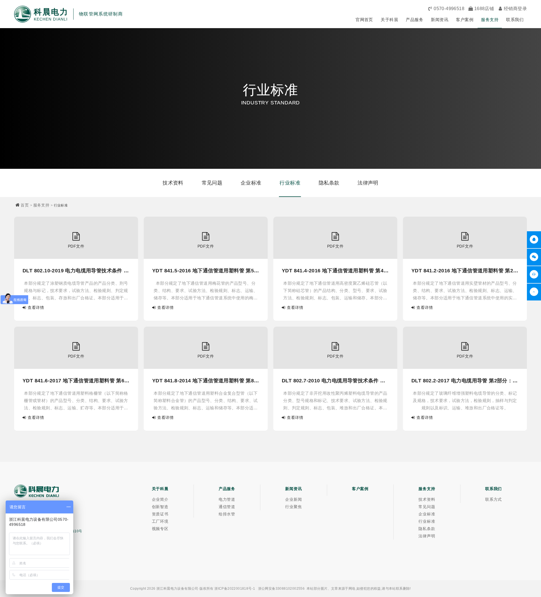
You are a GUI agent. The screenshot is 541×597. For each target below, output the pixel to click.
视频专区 (160, 528)
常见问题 (212, 183)
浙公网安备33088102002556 (281, 589)
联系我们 (515, 19)
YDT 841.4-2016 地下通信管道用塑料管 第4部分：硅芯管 (335, 270)
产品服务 (414, 19)
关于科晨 (389, 19)
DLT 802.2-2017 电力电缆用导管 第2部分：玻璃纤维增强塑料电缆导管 (464, 380)
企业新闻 (293, 499)
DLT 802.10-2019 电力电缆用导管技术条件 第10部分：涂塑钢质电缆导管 (76, 270)
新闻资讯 (439, 19)
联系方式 (493, 499)
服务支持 (489, 19)
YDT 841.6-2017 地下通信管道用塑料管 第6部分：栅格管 (76, 380)
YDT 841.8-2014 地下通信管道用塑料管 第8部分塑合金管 (205, 380)
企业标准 (251, 183)
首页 (25, 205)
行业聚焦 (293, 506)
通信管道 (227, 506)
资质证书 (160, 514)
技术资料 (173, 183)
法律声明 (368, 183)
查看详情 (36, 307)
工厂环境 (160, 521)
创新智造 (160, 506)
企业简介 (160, 499)
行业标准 (290, 183)
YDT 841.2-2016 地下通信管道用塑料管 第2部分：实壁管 (464, 270)
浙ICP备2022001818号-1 (234, 589)
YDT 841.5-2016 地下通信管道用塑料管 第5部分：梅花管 (205, 270)
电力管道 (227, 499)
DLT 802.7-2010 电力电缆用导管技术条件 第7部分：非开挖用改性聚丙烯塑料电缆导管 (335, 380)
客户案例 (464, 19)
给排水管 (227, 514)
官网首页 (364, 19)
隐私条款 (329, 183)
